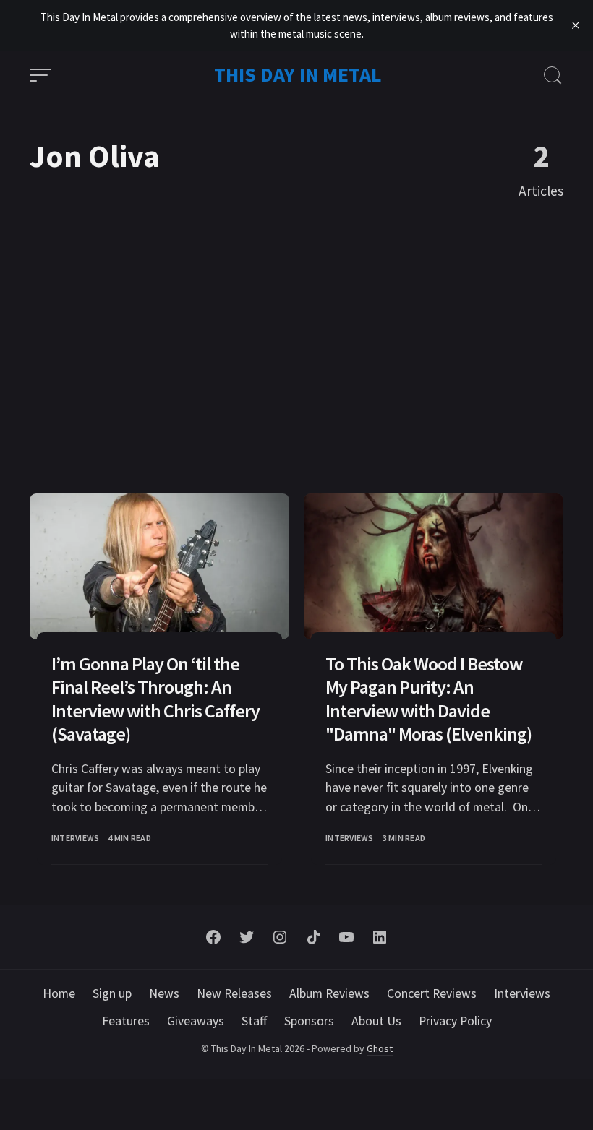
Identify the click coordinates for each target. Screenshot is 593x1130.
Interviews (75, 837)
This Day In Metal (298, 74)
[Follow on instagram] (280, 937)
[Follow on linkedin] (380, 937)
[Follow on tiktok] (313, 937)
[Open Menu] (40, 75)
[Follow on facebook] (213, 937)
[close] (575, 25)
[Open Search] (552, 75)
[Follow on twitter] (246, 937)
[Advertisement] (296, 352)
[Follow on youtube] (346, 937)
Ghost (380, 1048)
